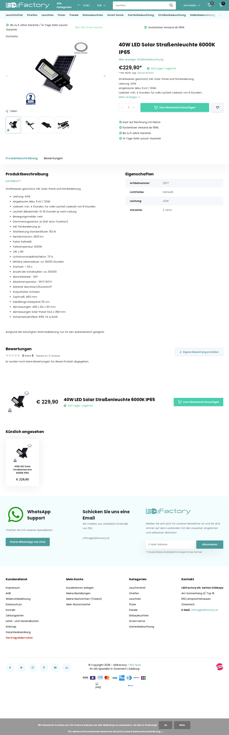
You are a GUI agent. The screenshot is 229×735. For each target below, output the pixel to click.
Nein (182, 725)
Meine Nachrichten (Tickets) (84, 599)
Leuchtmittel (14, 15)
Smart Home (115, 15)
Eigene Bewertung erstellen (201, 352)
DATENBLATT (13, 181)
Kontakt (85, 5)
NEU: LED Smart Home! (88, 27)
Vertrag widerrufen (19, 638)
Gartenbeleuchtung (141, 15)
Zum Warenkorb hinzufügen (177, 107)
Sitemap (11, 626)
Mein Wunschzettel (78, 604)
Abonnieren (209, 544)
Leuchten (48, 15)
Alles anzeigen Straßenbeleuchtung (141, 59)
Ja (165, 725)
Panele (74, 15)
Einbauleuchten (93, 15)
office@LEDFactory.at (204, 610)
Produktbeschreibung (22, 158)
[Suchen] (171, 5)
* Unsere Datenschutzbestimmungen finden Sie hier (174, 552)
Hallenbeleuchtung (202, 15)
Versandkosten (145, 72)
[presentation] (7, 76)
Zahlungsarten (15, 615)
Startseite (12, 36)
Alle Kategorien (64, 5)
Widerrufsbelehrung (18, 599)
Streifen (32, 15)
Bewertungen (53, 158)
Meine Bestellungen (78, 593)
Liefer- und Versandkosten (22, 621)
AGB (8, 593)
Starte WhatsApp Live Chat (28, 542)
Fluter (61, 15)
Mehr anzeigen (128, 97)
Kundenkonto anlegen (80, 588)
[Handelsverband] (219, 666)
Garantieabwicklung (18, 632)
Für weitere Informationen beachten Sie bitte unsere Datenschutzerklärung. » (115, 731)
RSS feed (135, 665)
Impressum (13, 588)
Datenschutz (14, 604)
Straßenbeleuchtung (172, 15)
